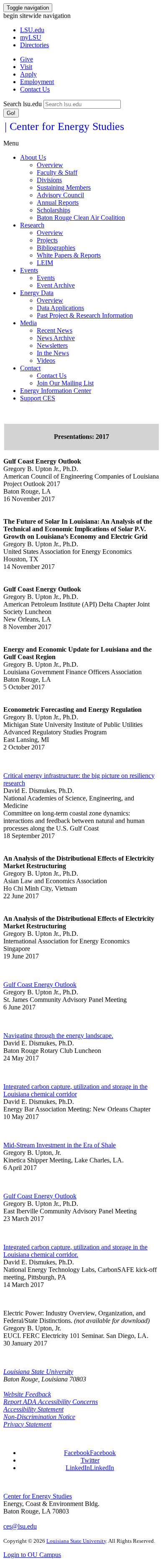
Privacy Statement (27, 1424)
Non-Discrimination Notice (39, 1416)
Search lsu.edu (22, 103)
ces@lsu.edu (20, 1526)
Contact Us (35, 89)
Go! (11, 113)
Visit (26, 66)
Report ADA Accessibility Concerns (50, 1401)
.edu (32, 29)
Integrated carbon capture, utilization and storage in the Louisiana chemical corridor (75, 1090)
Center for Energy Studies (37, 1496)
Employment (37, 81)
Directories (34, 44)
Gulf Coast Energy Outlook (39, 984)
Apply (28, 74)
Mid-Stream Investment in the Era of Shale (59, 1145)
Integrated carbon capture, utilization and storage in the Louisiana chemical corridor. (75, 1250)
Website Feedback (27, 1394)
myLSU (30, 37)
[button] (90, 1452)
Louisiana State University (38, 1371)
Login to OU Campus (32, 1554)
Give (26, 59)
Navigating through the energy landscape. (58, 1035)
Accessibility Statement (33, 1409)
